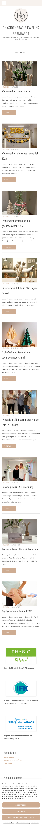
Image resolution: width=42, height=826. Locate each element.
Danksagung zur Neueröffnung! (18, 487)
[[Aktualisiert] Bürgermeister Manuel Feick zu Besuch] (19, 402)
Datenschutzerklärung (23, 823)
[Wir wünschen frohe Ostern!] (19, 73)
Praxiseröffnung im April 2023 (17, 611)
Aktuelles (5, 87)
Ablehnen (21, 811)
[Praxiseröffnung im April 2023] (19, 593)
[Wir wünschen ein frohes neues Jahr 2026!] (19, 135)
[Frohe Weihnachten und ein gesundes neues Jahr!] (19, 334)
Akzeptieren (21, 805)
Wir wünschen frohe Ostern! (16, 91)
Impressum (35, 823)
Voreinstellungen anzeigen (21, 818)
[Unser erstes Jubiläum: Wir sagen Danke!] (19, 270)
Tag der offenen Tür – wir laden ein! (20, 549)
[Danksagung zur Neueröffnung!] (19, 469)
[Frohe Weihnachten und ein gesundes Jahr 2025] (19, 203)
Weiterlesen (9, 112)
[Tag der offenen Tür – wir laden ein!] (19, 531)
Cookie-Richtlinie (9, 823)
